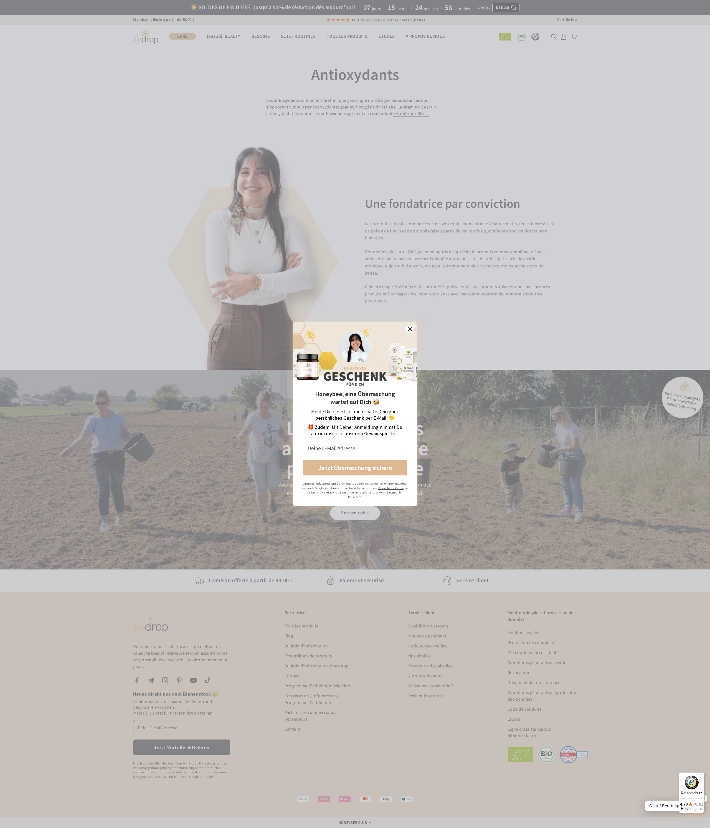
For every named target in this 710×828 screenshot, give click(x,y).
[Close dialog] (410, 329)
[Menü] (701, 776)
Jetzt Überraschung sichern (355, 468)
